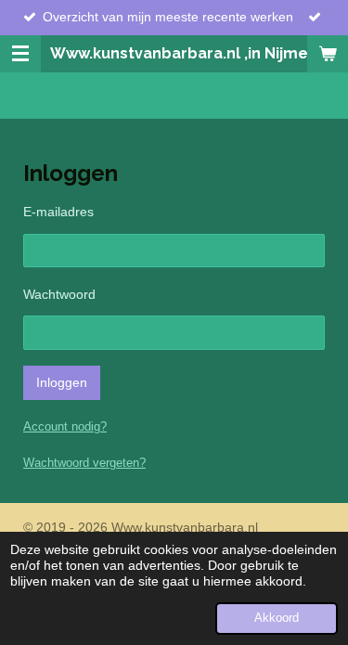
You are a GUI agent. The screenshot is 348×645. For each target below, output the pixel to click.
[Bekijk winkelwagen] (327, 53)
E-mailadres (58, 211)
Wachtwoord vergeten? (84, 463)
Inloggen (61, 382)
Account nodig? (65, 426)
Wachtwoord (59, 294)
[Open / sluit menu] (20, 53)
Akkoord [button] (276, 618)
